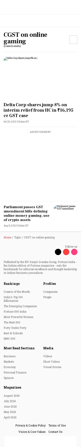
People (47, 297)
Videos (47, 356)
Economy (10, 367)
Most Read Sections (19, 348)
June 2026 (10, 406)
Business (10, 356)
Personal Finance (15, 372)
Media (48, 348)
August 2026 (12, 395)
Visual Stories (52, 367)
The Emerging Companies (20, 306)
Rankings (12, 283)
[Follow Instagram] (74, 252)
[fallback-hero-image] (40, 78)
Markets (9, 361)
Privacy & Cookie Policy (30, 425)
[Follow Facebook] (50, 252)
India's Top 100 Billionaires (13, 298)
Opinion (9, 378)
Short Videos (51, 361)
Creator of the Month (17, 291)
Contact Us (55, 431)
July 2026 (10, 401)
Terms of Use (57, 425)
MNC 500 (9, 338)
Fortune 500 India (15, 311)
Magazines (12, 387)
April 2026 (10, 417)
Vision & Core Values (32, 431)
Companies (50, 291)
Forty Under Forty (15, 327)
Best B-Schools (13, 333)
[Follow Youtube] (66, 252)
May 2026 (10, 412)
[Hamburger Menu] (74, 21)
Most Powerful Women (18, 317)
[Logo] (14, 21)
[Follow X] (58, 252)
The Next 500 (12, 322)
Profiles (49, 283)
